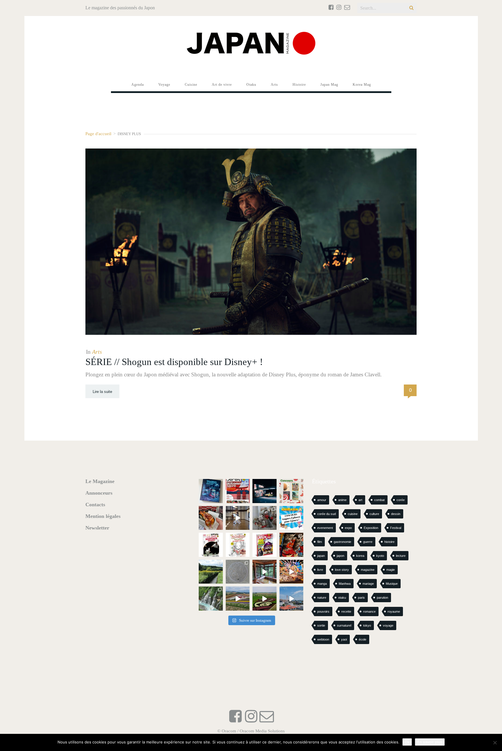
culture (374, 514)
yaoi (344, 639)
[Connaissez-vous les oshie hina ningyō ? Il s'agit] (264, 518)
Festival (395, 528)
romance (369, 611)
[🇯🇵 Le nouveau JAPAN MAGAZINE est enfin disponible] (238, 491)
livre (320, 569)
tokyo (367, 625)
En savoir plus (429, 742)
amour (321, 500)
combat (379, 500)
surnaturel (344, 625)
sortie (321, 625)
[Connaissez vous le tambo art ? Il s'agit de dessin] (264, 599)
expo (348, 528)
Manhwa (345, 583)
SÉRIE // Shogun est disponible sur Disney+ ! (174, 362)
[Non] (495, 742)
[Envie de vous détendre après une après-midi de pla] (238, 545)
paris (361, 597)
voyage (388, 625)
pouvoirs (323, 611)
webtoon (323, 639)
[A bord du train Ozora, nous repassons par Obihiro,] (291, 599)
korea (360, 555)
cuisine (353, 514)
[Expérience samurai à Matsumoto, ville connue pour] (238, 518)
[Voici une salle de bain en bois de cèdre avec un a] (264, 572)
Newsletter (97, 528)
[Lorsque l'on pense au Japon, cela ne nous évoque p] (211, 599)
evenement (325, 528)
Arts (97, 351)
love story (342, 569)
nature (321, 597)
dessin (395, 514)
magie (390, 569)
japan (321, 555)
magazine (367, 569)
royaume (394, 611)
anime (342, 500)
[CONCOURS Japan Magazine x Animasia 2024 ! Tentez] (291, 518)
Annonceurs (98, 493)
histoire (389, 541)
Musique (392, 583)
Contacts (95, 504)
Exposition (371, 528)
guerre (367, 541)
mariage (368, 583)
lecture (401, 555)
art (360, 500)
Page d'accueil (98, 133)
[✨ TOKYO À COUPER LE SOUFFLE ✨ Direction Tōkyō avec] (211, 491)
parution (382, 597)
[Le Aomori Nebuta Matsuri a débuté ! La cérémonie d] (291, 545)
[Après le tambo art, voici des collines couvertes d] (238, 599)
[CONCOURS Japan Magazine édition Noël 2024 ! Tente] (291, 491)
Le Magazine (99, 481)
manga (322, 583)
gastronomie (342, 541)
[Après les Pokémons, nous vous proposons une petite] (238, 572)
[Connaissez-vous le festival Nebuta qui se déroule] (291, 572)
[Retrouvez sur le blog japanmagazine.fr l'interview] (264, 491)
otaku (342, 597)
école (362, 639)
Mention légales (103, 516)
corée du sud (326, 514)
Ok (407, 742)
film (319, 541)
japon (340, 555)
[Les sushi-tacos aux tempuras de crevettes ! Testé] (211, 518)
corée (401, 500)
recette (346, 611)
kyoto (380, 555)
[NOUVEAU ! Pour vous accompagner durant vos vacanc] (264, 545)
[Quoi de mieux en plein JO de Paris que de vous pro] (211, 545)
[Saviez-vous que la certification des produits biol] (211, 572)
